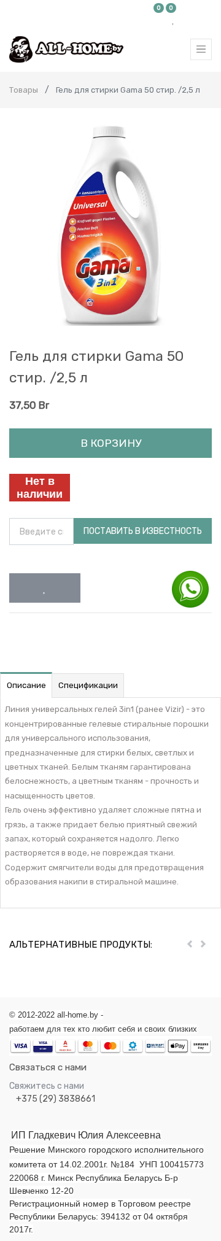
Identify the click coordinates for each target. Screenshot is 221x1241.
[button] (44, 588)
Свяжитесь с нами (46, 1086)
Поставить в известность (142, 531)
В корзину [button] (110, 443)
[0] (159, 19)
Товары (23, 90)
